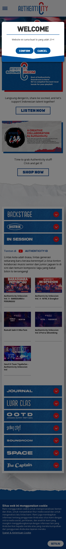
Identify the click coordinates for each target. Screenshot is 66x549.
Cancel (42, 50)
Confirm (24, 50)
